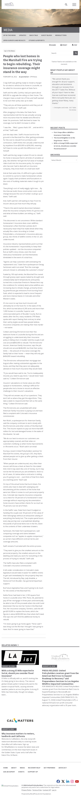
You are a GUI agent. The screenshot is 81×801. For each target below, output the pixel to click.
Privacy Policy (26, 790)
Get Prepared (49, 768)
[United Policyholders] (9, 4)
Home (5, 768)
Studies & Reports (37, 40)
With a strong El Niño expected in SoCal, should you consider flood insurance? (65, 146)
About (14, 768)
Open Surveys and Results (14, 40)
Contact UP (47, 790)
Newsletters (61, 35)
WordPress (34, 794)
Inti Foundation (45, 794)
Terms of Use (37, 790)
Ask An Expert (9, 772)
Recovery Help (34, 768)
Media (22, 768)
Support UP (33, 772)
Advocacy (63, 768)
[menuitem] (9, 35)
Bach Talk (34, 35)
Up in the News (9, 35)
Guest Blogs (46, 35)
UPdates (22, 35)
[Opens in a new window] (10, 785)
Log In (54, 790)
